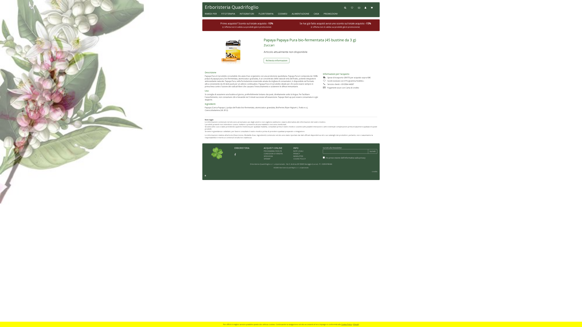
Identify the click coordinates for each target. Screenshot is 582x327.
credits (374, 171)
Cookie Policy (346, 324)
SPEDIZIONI (268, 156)
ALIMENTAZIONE (300, 13)
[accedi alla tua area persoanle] (368, 7)
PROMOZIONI (331, 13)
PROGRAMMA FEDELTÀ (273, 151)
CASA (316, 13)
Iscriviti (373, 151)
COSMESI (282, 13)
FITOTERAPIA (228, 13)
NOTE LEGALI (298, 151)
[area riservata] (205, 175)
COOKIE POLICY (299, 159)
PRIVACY (296, 153)
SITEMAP (267, 159)
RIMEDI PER (211, 13)
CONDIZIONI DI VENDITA (273, 153)
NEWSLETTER (298, 156)
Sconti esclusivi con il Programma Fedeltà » (345, 81)
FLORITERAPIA (266, 13)
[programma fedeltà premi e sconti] (354, 7)
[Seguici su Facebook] (235, 154)
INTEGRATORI (247, 13)
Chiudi (355, 324)
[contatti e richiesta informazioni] (361, 7)
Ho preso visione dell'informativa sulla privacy (345, 158)
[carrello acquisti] (374, 7)
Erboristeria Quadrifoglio (231, 7)
